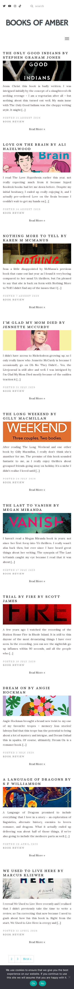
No (42, 983)
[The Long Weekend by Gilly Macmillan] (37, 432)
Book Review (14, 121)
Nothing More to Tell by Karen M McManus (35, 238)
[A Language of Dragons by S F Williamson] (37, 797)
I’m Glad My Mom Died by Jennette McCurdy (34, 324)
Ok (33, 983)
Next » (27, 959)
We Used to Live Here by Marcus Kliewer (33, 873)
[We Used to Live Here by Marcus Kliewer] (37, 888)
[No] (69, 977)
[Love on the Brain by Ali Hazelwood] (37, 162)
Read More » (37, 129)
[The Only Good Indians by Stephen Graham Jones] (37, 71)
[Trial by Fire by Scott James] (37, 614)
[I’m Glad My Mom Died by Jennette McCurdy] (37, 340)
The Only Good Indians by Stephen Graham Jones (35, 55)
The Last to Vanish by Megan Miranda (31, 507)
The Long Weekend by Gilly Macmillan (30, 416)
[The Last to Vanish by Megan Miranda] (37, 523)
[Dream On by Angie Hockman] (37, 706)
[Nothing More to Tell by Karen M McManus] (37, 253)
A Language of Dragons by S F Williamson (37, 781)
